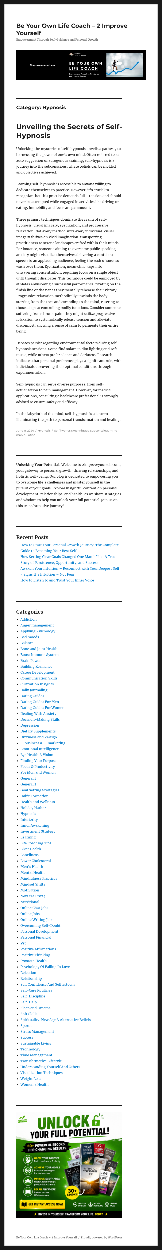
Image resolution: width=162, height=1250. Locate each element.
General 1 (28, 778)
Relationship (31, 978)
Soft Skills (28, 1014)
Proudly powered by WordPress (102, 1237)
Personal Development (39, 931)
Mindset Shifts (32, 884)
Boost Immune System (39, 655)
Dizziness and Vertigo (38, 737)
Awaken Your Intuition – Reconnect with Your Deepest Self (69, 568)
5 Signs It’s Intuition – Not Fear (47, 574)
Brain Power (30, 660)
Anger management (37, 625)
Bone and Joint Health (39, 649)
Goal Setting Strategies (39, 790)
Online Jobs (30, 914)
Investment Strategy (37, 831)
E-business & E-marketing (42, 743)
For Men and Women (38, 772)
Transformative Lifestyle (41, 1061)
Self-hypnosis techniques (71, 430)
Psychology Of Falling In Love (45, 967)
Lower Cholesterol (35, 861)
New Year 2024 (32, 896)
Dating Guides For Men (39, 702)
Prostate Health (33, 961)
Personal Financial (35, 937)
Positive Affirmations (38, 949)
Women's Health (34, 1084)
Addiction (28, 619)
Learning (28, 837)
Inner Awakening (34, 825)
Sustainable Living (35, 1043)
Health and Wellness (37, 802)
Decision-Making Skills (40, 719)
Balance (27, 643)
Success (26, 1037)
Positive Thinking (35, 955)
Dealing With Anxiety (38, 713)
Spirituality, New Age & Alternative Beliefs (55, 1020)
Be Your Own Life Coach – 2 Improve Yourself (46, 1237)
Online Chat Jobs (34, 908)
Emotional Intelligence (39, 749)
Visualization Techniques (41, 1073)
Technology (30, 1049)
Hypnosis (44, 430)
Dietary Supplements (38, 731)
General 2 (28, 784)
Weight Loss (30, 1079)
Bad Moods (29, 637)
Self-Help (28, 1002)
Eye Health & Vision (36, 755)
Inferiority (29, 819)
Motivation (29, 890)
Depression (29, 725)
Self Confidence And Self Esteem (47, 984)
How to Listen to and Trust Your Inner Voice (57, 580)
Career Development (37, 672)
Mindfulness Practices (38, 878)
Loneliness (29, 855)
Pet (23, 943)
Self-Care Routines (36, 990)
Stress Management (37, 1031)
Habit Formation (34, 796)
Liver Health (30, 849)
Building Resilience (36, 666)
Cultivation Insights (37, 684)
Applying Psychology (37, 631)
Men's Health (31, 867)
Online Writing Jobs (36, 920)
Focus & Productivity (37, 766)
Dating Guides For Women (42, 708)
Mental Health (32, 872)
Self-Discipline (32, 996)
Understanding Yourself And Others (50, 1067)
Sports (25, 1026)
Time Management (36, 1055)
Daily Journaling (33, 690)
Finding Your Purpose (38, 761)
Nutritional (29, 902)
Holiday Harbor (33, 808)
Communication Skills (38, 678)
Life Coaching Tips (35, 843)
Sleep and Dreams (35, 1008)
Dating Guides (32, 696)
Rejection (28, 973)
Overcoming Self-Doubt (40, 925)
